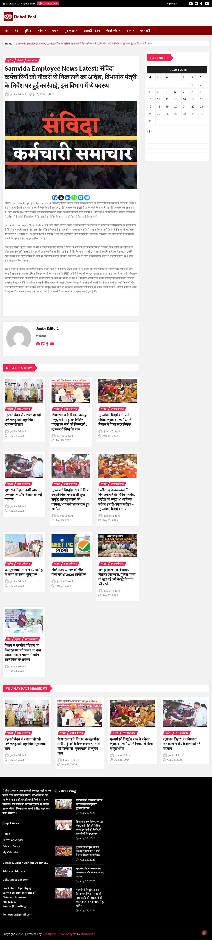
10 (149, 99)
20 (175, 106)
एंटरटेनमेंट (112, 31)
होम (7, 31)
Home (8, 43)
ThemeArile (88, 934)
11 (158, 99)
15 (192, 99)
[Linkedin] (68, 197)
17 (149, 106)
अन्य (129, 31)
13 (175, 99)
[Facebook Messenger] (80, 197)
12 (167, 99)
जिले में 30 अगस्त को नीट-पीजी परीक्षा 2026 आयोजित (69, 572)
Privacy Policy (11, 846)
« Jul (149, 131)
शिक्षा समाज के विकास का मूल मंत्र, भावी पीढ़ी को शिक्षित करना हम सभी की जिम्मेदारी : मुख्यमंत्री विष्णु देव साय (69, 422)
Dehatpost (49, 934)
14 (184, 99)
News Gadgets (67, 934)
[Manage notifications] (204, 932)
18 (158, 106)
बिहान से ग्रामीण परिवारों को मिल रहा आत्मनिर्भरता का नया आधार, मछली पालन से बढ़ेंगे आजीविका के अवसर (23, 652)
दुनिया (28, 31)
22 (192, 106)
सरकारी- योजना (92, 31)
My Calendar (10, 852)
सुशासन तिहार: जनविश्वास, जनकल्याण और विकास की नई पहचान (23, 495)
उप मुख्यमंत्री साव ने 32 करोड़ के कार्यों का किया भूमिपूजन (24, 572)
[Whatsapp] (74, 197)
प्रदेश (40, 31)
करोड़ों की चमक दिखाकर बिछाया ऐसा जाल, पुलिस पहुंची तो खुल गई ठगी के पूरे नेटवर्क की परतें (116, 576)
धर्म (54, 31)
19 (167, 106)
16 (201, 99)
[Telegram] (87, 197)
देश (17, 31)
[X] (61, 197)
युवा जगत (70, 31)
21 (184, 106)
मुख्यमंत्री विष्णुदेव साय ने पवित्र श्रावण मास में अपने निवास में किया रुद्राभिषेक (115, 420)
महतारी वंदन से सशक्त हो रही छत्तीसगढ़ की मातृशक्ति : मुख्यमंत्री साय (23, 420)
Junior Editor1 (18, 94)
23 (201, 106)
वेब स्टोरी (145, 31)
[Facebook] (55, 197)
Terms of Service (13, 840)
